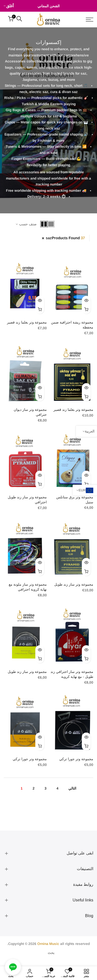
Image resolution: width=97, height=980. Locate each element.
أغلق (89, 6)
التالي (72, 788)
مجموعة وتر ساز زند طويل (73, 584)
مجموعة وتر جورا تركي (76, 759)
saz (49, 238)
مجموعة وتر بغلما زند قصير (27, 322)
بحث (51, 953)
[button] (13, 967)
